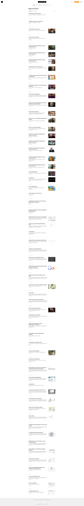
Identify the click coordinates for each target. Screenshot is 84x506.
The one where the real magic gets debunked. (35, 150)
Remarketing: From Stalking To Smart (36, 257)
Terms (44, 499)
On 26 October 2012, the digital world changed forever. (37, 352)
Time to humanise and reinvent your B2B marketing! (37, 120)
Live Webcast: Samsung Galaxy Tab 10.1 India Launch (38, 425)
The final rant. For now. (32, 48)
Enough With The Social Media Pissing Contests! (36, 334)
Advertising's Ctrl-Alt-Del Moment (36, 66)
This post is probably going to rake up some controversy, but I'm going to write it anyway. (38, 242)
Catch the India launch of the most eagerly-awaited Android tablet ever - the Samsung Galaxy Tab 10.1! (38, 427)
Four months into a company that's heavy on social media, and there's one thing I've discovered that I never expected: (37, 392)
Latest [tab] (30, 11)
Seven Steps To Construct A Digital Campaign (38, 284)
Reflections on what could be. (33, 136)
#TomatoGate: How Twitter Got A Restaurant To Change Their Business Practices (38, 368)
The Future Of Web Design (34, 350)
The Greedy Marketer (33, 171)
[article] (42, 15)
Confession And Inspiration (34, 358)
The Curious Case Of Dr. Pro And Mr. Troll (37, 390)
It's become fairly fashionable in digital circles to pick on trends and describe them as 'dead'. (37, 310)
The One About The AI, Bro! (34, 29)
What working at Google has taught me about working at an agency (38, 267)
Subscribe (76, 1)
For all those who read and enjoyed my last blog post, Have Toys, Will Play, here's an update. (38, 478)
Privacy (42, 499)
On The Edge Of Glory (33, 186)
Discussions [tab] (35, 11)
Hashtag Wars (31, 384)
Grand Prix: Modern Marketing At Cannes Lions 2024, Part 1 (37, 165)
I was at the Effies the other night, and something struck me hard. (38, 344)
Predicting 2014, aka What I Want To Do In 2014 (37, 276)
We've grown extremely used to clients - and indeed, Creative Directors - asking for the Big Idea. (38, 316)
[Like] (29, 16)
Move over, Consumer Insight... (35, 127)
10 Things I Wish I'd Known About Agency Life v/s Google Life (38, 76)
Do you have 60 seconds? (34, 37)
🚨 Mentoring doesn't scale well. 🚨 (36, 21)
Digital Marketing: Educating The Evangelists (38, 216)
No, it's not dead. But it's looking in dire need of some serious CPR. (38, 68)
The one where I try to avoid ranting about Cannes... (36, 167)
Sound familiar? (31, 212)
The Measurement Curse (34, 491)
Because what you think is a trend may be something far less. (38, 105)
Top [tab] (32, 11)
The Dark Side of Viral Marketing (35, 398)
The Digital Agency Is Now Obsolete (36, 432)
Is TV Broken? (31, 231)
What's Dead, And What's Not (35, 308)
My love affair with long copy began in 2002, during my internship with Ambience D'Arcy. (37, 409)
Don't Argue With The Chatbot (35, 13)
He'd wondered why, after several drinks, (35, 469)
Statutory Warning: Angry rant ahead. (34, 335)
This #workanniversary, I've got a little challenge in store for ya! (38, 78)
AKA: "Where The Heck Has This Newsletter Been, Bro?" (37, 30)
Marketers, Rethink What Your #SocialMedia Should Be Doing (37, 210)
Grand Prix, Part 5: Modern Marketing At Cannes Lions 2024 (37, 135)
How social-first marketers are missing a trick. (35, 87)
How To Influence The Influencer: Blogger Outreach (37, 449)
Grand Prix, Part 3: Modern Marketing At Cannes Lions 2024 (37, 149)
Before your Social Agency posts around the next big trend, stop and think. (37, 103)
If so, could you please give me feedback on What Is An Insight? (37, 39)
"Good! (30, 203)
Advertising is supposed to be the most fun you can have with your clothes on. (37, 360)
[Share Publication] (73, 2)
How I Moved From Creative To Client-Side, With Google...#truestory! (37, 202)
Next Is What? (31, 415)
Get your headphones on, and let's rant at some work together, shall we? (37, 160)
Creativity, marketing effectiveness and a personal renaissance (36, 188)
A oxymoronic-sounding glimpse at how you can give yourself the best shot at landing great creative (37, 113)
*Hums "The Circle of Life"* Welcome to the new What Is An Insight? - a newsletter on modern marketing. (38, 179)
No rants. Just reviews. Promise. (33, 62)
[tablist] (33, 11)
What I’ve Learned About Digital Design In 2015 (37, 224)
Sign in (81, 1)
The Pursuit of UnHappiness (34, 94)
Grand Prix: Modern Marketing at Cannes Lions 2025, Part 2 (37, 53)
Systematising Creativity (34, 111)
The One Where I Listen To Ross (35, 193)
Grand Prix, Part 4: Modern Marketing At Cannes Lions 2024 (37, 142)
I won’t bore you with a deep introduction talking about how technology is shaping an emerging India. (38, 226)
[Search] (71, 2)
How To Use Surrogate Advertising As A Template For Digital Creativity (37, 468)
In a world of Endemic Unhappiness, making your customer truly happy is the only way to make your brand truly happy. (38, 96)
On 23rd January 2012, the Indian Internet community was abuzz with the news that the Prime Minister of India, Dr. (37, 379)
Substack (37, 504)
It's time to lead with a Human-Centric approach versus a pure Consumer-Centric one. (37, 129)
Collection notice (48, 499)
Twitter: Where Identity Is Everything (36, 299)
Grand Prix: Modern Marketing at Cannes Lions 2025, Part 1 (37, 60)
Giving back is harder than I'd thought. (34, 22)
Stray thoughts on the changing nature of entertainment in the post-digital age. (37, 233)
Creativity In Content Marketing (35, 248)
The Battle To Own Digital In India (35, 342)
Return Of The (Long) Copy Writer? (36, 407)
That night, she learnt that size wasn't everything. (36, 492)
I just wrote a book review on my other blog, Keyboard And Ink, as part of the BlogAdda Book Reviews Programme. (38, 444)
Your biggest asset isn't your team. (34, 268)
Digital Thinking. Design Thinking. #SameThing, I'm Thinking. (35, 324)
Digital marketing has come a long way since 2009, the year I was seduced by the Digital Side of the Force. (38, 218)
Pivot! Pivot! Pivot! (31, 194)
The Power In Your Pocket (34, 458)
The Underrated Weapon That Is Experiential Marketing (38, 86)
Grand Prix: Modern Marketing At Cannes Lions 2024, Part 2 (37, 157)
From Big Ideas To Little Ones (34, 314)
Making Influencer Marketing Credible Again (37, 240)
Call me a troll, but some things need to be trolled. (36, 385)
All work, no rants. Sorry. (32, 143)
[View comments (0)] (35, 16)
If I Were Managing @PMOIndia (35, 377)
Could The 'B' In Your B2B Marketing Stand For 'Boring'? (38, 119)
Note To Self (31, 292)
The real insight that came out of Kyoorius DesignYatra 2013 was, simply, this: (38, 326)
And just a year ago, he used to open (34, 484)
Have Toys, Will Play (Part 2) (34, 476)
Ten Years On (31, 177)
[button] (34, 5)
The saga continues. (32, 55)
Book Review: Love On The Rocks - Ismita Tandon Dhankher (37, 442)
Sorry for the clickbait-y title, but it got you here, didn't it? (37, 14)
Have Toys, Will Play (33, 483)
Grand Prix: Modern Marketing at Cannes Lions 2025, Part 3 (37, 46)
